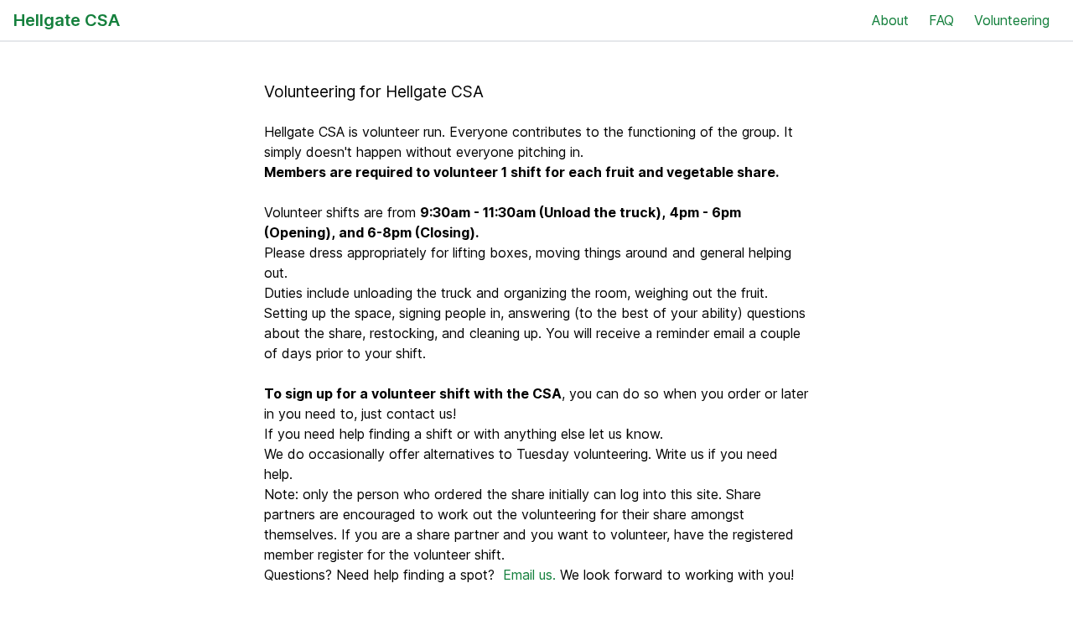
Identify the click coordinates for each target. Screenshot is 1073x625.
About (890, 20)
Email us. (529, 574)
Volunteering (1012, 20)
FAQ (941, 20)
